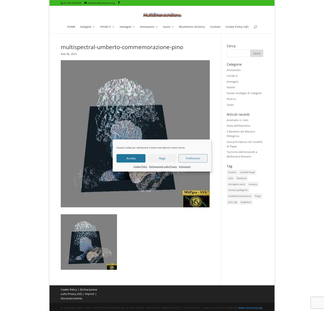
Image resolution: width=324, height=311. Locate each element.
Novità (231, 87)
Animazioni (147, 26)
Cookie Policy (140, 166)
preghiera (246, 202)
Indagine (85, 26)
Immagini (125, 26)
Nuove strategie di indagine (244, 93)
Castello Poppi (247, 172)
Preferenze (193, 158)
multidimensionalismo (239, 196)
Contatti (215, 26)
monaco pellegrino (238, 190)
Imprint (89, 294)
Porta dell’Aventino (238, 125)
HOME (71, 26)
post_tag (232, 202)
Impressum (185, 166)
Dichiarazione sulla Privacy (163, 166)
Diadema (241, 178)
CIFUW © (105, 26)
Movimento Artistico (192, 26)
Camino (232, 172)
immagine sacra (236, 184)
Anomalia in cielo (237, 120)
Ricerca (231, 99)
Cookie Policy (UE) (237, 26)
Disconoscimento (71, 298)
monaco (253, 184)
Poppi (258, 196)
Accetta (131, 158)
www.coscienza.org (250, 308)
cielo (230, 178)
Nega (162, 158)
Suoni (166, 26)
